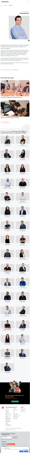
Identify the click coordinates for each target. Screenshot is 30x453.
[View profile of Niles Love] (7, 282)
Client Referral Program (16, 416)
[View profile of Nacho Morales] (7, 296)
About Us (6, 408)
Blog (13, 411)
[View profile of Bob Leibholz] (22, 268)
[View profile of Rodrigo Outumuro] (22, 296)
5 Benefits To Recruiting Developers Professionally (10, 117)
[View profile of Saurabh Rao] (22, 324)
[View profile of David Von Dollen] (7, 367)
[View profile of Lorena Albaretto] (7, 140)
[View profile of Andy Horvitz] (7, 268)
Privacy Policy (10, 439)
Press (14, 412)
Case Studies (14, 408)
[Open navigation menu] (28, 1)
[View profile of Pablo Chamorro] (22, 182)
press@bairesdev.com (16, 69)
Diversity (6, 423)
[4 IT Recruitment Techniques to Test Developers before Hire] (15, 88)
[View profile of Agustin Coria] (22, 197)
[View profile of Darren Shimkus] (22, 353)
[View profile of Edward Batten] (7, 154)
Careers (22, 407)
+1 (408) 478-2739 (5, 446)
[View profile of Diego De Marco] (22, 211)
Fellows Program (15, 417)
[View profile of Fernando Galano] (7, 253)
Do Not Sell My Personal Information (17, 428)
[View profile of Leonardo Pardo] (22, 310)
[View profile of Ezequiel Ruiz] (22, 339)
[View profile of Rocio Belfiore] (22, 154)
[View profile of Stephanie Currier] (7, 211)
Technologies (7, 411)
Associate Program (23, 411)
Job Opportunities (23, 408)
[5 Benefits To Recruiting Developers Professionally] (15, 108)
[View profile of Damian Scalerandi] (7, 353)
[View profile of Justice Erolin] (22, 239)
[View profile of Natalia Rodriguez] (7, 339)
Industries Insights (15, 413)
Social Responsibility (7, 424)
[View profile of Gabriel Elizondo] (22, 225)
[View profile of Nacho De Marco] (7, 225)
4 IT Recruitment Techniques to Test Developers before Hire (11, 97)
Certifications (7, 412)
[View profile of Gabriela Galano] (22, 253)
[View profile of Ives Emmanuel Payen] (7, 324)
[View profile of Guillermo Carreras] (7, 182)
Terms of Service (11, 428)
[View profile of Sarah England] (7, 239)
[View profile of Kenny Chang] (7, 197)
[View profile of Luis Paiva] (7, 310)
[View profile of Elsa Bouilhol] (7, 168)
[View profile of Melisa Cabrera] (22, 168)
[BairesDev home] (5, 1)
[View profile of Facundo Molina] (22, 282)
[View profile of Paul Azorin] (22, 140)
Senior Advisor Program (8, 425)
